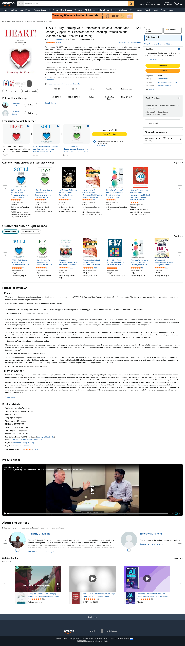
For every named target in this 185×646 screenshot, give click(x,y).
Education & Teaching (15, 21)
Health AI (13, 10)
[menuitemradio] (176, 514)
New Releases (66, 10)
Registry (148, 10)
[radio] (153, 30)
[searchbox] (76, 3)
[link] (46, 134)
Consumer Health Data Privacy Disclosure (95, 639)
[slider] (88, 513)
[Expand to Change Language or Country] (99, 631)
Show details (101, 145)
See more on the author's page (40, 551)
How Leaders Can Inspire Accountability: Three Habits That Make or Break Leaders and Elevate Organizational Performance (99, 595)
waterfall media (163, 79)
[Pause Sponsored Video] (58, 584)
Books (113, 10)
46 (119, 268)
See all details (50, 103)
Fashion (139, 10)
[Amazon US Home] (69, 632)
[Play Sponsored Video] (92, 578)
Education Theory (46, 21)
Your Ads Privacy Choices (120, 639)
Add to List (153, 123)
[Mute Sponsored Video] (58, 589)
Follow (30, 105)
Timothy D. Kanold (54, 39)
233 (71, 268)
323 (95, 268)
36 (23, 268)
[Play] (4, 513)
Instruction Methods (21, 446)
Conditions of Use (61, 639)
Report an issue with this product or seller (64, 84)
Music (156, 10)
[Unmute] (180, 513)
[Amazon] (9, 4)
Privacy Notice (74, 639)
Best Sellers (53, 10)
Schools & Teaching (32, 21)
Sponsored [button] (5, 562)
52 (142, 268)
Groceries (78, 10)
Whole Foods (90, 10)
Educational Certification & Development (28, 439)
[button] (5, 10)
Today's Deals (103, 10)
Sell (131, 10)
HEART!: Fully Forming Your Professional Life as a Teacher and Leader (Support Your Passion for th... (44, 470)
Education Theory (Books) (23, 443)
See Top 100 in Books (45, 437)
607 (166, 268)
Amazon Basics (40, 10)
